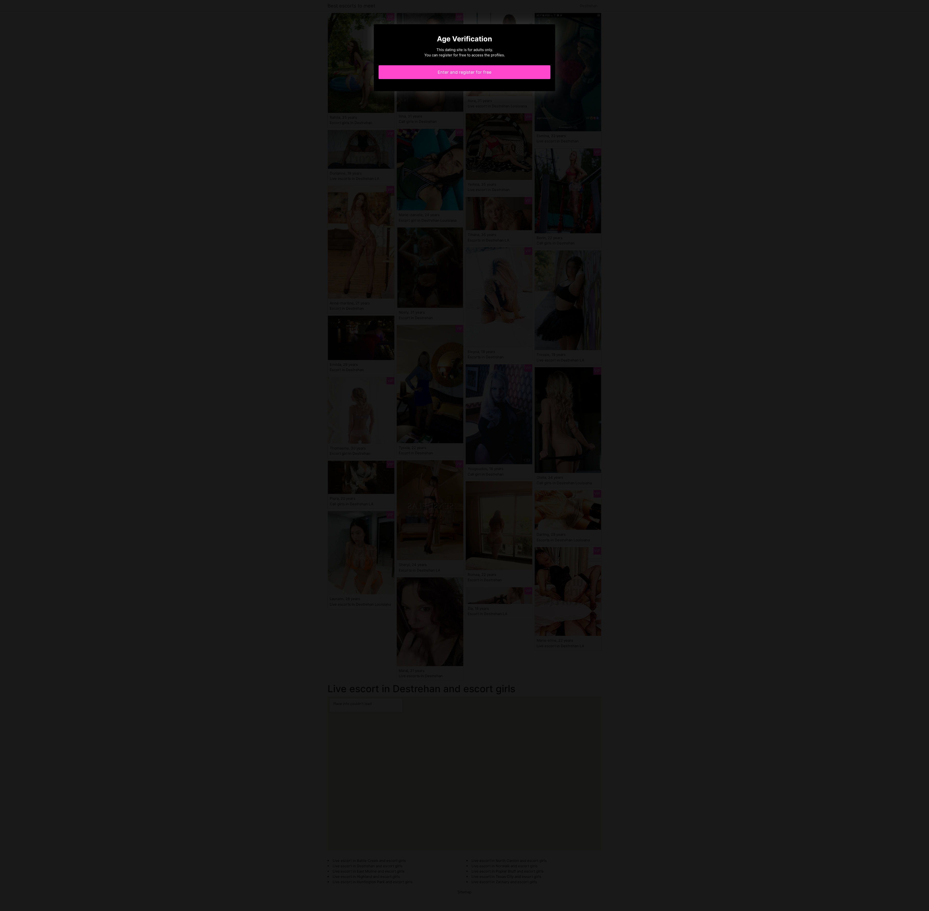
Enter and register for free (464, 72)
